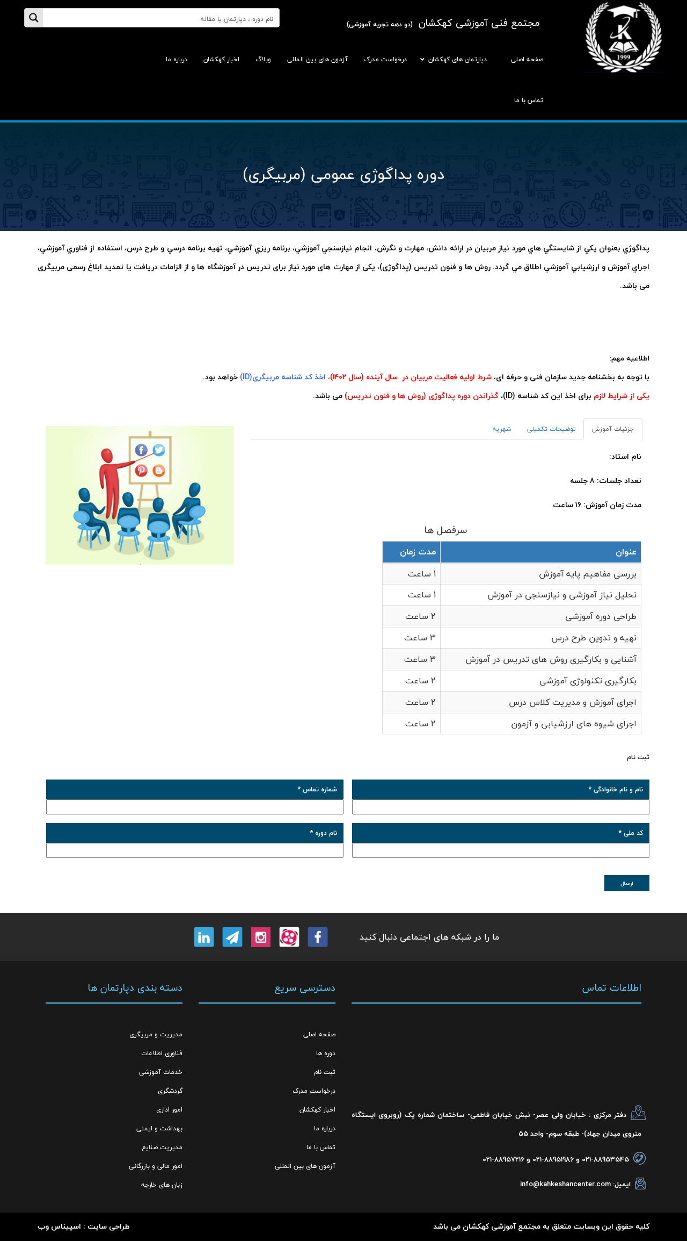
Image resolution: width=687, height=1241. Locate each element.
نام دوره (323, 833)
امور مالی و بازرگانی (155, 1166)
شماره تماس (317, 789)
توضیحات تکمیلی (551, 429)
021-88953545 (605, 1159)
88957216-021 (503, 1159)
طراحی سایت (108, 1226)
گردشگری (170, 1090)
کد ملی (631, 833)
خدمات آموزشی (160, 1072)
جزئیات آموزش (613, 429)
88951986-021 (553, 1159)
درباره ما (324, 1128)
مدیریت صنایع (162, 1147)
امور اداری (169, 1109)
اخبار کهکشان (317, 1109)
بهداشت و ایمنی (159, 1128)
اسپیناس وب (59, 1226)
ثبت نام (324, 1072)
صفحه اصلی (319, 1034)
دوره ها (325, 1053)
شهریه (502, 429)
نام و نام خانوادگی (616, 789)
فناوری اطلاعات (161, 1053)
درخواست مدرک (314, 1090)
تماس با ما (320, 1147)
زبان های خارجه (161, 1185)
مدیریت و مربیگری (155, 1034)
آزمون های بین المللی (305, 1166)
